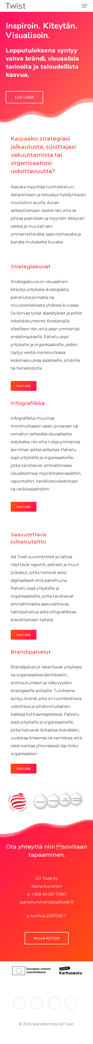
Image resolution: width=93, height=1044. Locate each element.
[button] (84, 5)
